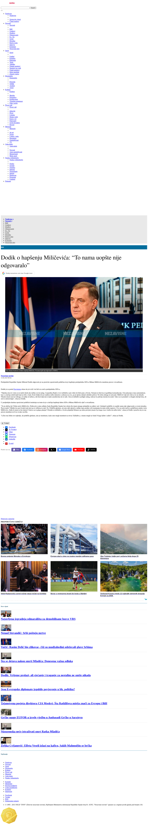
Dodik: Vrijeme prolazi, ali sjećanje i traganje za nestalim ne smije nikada (46, 675)
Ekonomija (9, 76)
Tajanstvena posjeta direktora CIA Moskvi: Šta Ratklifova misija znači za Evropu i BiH (54, 703)
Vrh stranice (7, 759)
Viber (10, 432)
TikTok (92, 449)
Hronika (8, 235)
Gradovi (8, 225)
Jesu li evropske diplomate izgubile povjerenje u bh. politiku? (38, 689)
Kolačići (8, 789)
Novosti (8, 23)
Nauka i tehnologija (12, 158)
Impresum (8, 791)
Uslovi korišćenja (11, 788)
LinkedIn (11, 439)
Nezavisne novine (7, 376)
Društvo (8, 227)
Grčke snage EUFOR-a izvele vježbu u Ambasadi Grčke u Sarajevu (42, 717)
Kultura (7, 90)
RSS (6, 799)
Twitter (7, 797)
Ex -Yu (7, 231)
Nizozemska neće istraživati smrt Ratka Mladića (30, 731)
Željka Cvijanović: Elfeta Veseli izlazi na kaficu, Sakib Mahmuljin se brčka (46, 745)
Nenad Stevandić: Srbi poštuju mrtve (23, 633)
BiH (6, 223)
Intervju (8, 239)
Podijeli (6, 423)
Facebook (12, 427)
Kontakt (8, 782)
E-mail (10, 443)
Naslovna (8, 14)
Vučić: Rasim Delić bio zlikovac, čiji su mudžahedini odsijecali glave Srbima (47, 647)
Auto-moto (9, 144)
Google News (66, 449)
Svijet (7, 233)
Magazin (8, 127)
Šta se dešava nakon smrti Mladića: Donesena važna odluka (37, 661)
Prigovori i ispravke (7, 519)
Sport (7, 51)
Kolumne (8, 240)
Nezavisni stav (10, 242)
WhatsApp (12, 437)
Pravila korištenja (11, 786)
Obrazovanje (9, 229)
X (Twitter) (12, 429)
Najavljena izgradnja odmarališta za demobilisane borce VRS (38, 618)
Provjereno (17, 389)
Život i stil (8, 105)
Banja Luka (9, 237)
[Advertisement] (74, 199)
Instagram (43, 449)
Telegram (11, 434)
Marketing (8, 784)
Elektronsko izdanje (12, 801)
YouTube (80, 449)
